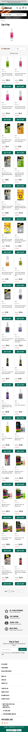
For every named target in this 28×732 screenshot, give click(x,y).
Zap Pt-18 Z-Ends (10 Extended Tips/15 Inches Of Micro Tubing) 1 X (20, 238)
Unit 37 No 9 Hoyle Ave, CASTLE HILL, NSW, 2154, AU (9, 705)
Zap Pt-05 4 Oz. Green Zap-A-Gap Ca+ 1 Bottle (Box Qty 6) (7, 72)
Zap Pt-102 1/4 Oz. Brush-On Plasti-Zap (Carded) (20, 138)
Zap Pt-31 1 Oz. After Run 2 (20, 403)
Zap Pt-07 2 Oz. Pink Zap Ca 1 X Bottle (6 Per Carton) (7, 105)
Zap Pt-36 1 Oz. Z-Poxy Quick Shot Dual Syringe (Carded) (7, 470)
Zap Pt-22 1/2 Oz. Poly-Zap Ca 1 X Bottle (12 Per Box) (20, 304)
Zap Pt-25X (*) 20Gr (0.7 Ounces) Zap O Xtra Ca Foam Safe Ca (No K (20, 338)
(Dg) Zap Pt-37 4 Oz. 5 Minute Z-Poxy (19, 470)
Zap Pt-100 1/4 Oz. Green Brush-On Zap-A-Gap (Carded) (6, 139)
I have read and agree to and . (13, 653)
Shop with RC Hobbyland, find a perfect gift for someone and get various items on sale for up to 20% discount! (14, 2)
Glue (12, 40)
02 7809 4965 (6, 710)
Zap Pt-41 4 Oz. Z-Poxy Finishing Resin (19, 536)
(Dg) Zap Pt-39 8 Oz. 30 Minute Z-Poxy (19, 503)
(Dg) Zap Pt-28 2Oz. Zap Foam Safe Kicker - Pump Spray (7, 404)
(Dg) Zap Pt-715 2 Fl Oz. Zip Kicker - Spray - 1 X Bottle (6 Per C (20, 570)
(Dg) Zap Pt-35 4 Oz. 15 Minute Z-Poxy (19, 436)
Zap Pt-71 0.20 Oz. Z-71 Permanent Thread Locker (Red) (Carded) (7, 570)
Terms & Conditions (16, 652)
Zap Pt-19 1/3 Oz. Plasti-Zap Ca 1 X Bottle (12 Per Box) (7, 271)
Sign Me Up (22, 649)
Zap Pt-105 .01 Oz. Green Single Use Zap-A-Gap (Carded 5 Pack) (19, 172)
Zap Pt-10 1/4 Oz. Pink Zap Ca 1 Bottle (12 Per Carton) (20, 105)
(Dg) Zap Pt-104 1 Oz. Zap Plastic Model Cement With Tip (7, 172)
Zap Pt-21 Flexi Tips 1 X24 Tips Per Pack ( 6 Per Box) (7, 304)
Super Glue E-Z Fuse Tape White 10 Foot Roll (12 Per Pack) (7, 238)
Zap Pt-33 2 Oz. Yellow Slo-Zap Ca (7, 436)
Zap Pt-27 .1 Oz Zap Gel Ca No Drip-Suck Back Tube (20, 370)
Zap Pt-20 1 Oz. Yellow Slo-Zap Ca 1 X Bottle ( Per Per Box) (20, 271)
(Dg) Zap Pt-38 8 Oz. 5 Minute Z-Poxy (6, 503)
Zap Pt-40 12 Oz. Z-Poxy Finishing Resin (6, 536)
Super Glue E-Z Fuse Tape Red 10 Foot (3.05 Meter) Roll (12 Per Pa (20, 205)
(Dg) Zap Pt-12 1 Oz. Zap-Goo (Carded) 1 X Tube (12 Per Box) (7, 205)
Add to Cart (7, 86)
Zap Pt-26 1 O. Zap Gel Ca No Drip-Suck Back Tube (7, 370)
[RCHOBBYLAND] (6, 8)
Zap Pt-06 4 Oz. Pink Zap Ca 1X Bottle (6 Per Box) (20, 72)
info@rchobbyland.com (9, 714)
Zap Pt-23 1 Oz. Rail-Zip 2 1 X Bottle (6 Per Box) (7, 337)
